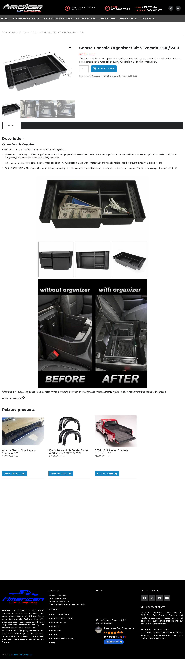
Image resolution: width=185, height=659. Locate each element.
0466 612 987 (154, 10)
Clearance (148, 18)
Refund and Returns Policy (63, 638)
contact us (107, 391)
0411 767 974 (149, 7)
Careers (54, 634)
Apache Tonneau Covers (57, 18)
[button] (70, 48)
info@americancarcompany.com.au (70, 604)
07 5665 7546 (120, 9)
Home (5, 32)
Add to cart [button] (12, 473)
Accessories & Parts (60, 614)
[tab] (12, 125)
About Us (55, 626)
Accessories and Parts (25, 18)
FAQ (53, 642)
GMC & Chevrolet (31, 32)
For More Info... (160, 623)
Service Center (128, 18)
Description (12, 126)
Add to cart (106, 68)
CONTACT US (54, 590)
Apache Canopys (85, 18)
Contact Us (56, 630)
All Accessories (15, 32)
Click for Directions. (104, 623)
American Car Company (119, 628)
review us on (112, 641)
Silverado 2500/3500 (128, 76)
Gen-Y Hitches (107, 18)
